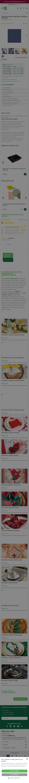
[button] (14, 778)
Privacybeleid (14, 780)
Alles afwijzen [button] (14, 774)
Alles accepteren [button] (14, 771)
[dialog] (14, 770)
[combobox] (27, 759)
